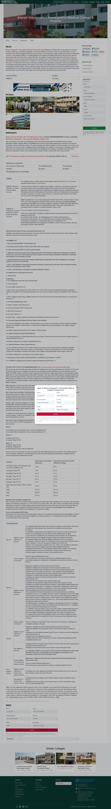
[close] (74, 387)
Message (59, 406)
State (38, 406)
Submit (55, 414)
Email (58, 392)
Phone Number (41, 399)
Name (39, 392)
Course (58, 399)
